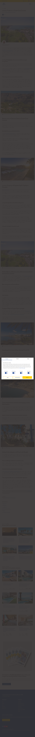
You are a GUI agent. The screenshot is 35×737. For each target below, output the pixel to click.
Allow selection (17, 377)
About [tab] (28, 358)
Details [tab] (17, 358)
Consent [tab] (7, 358)
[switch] (13, 373)
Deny (8, 377)
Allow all (27, 377)
